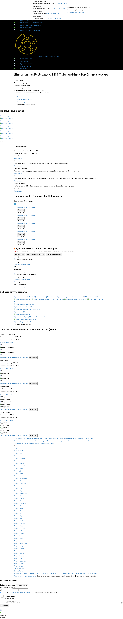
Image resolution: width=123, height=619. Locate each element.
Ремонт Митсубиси (20, 503)
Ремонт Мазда (19, 498)
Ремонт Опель (19, 511)
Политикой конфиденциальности (21, 592)
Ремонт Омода (19, 508)
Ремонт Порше (19, 516)
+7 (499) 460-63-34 (58, 8)
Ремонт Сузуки (19, 533)
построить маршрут (7, 357)
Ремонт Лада (18, 491)
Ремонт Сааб (18, 521)
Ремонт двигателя (26, 20)
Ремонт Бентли (19, 456)
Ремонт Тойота (19, 538)
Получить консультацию (75, 12)
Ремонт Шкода (19, 563)
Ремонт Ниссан (19, 506)
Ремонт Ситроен (19, 528)
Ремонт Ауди (18, 448)
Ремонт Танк (18, 536)
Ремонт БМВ (18, 453)
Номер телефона (6, 587)
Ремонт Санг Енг (19, 523)
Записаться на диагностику (57, 573)
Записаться (18, 158)
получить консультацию (35, 254)
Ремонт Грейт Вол (20, 466)
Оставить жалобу (91, 573)
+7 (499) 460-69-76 (52, 13)
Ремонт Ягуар (18, 566)
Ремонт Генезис (19, 463)
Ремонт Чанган (19, 556)
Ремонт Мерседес (20, 501)
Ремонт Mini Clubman (24, 99)
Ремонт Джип (19, 473)
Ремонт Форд (18, 546)
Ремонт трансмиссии (50, 438)
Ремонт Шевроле (20, 561)
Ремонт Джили (19, 471)
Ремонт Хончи (19, 553)
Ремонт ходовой (26, 27)
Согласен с (17, 592)
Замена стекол (25, 66)
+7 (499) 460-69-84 (61, 3)
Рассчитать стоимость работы (24, 573)
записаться (33, 357)
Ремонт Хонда (19, 551)
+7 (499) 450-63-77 (54, 18)
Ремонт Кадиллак (20, 483)
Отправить (4, 605)
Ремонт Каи (18, 486)
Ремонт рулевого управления (30, 30)
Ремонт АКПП (25, 69)
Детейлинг (24, 61)
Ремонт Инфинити (20, 478)
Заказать (21, 210)
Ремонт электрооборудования (31, 25)
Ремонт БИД (18, 451)
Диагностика (38, 438)
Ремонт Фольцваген (21, 543)
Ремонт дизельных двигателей (31, 22)
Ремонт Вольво (19, 458)
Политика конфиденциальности (25, 576)
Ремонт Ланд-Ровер (21, 493)
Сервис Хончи (18, 571)
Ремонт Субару (19, 531)
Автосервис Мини (23, 97)
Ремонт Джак (18, 468)
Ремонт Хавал (19, 548)
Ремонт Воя (18, 461)
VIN (1, 590)
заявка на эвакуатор (54, 254)
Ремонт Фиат (18, 541)
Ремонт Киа (18, 488)
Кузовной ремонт (26, 64)
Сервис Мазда (19, 568)
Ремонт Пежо (18, 513)
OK (1, 610)
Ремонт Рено (18, 518)
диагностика (19, 254)
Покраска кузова (26, 59)
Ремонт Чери (18, 558)
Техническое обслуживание (23, 438)
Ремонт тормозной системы (49, 56)
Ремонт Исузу (19, 481)
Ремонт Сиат (18, 526)
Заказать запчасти (41, 573)
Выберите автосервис (7, 585)
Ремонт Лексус (19, 496)
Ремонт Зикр (18, 476)
